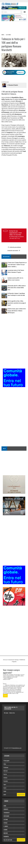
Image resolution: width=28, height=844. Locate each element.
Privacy (4, 683)
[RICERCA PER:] (12, 12)
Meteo (4, 448)
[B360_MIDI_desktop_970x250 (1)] (14, 20)
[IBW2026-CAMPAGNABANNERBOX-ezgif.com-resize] (14, 604)
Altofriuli (5, 771)
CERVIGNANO (6, 816)
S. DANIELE (6, 826)
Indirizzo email (6, 679)
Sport (5, 784)
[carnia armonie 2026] (14, 493)
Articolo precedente (15, 247)
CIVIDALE (5, 823)
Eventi (5, 788)
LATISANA (6, 819)
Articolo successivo (12, 250)
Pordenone (6, 767)
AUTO (5, 794)
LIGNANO (5, 829)
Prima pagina (6, 760)
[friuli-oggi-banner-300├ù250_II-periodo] (14, 386)
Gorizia (5, 774)
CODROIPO (6, 809)
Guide (5, 791)
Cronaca (5, 777)
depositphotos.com (16, 748)
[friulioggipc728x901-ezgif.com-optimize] (14, 8)
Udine (5, 764)
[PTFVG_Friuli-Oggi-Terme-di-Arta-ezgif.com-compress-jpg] (14, 514)
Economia (6, 781)
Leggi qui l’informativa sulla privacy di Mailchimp (12, 689)
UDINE (5, 806)
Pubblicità (22, 659)
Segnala (14, 661)
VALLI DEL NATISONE (8, 840)
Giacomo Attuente (13, 85)
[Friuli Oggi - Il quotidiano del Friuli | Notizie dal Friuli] (11, 4)
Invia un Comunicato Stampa (11, 659)
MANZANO (6, 833)
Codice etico (12, 713)
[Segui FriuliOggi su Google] (14, 72)
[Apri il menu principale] (24, 12)
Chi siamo (6, 713)
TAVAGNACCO (6, 812)
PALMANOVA (6, 836)
